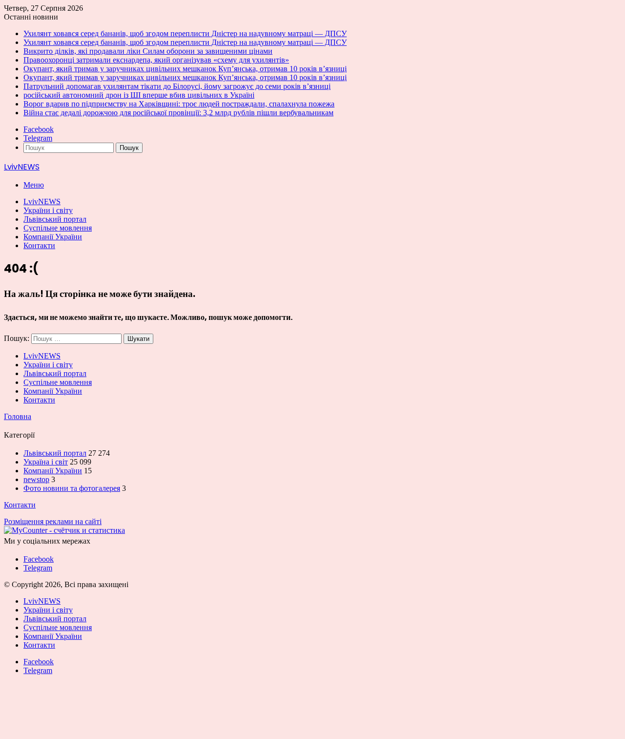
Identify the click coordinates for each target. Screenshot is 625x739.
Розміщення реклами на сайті (53, 521)
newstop (36, 479)
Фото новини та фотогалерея (71, 488)
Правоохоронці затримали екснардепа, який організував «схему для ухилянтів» (156, 60)
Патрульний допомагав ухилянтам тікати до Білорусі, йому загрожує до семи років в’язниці (177, 86)
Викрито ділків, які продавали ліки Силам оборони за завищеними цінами (147, 51)
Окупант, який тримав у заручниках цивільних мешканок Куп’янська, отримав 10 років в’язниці (185, 68)
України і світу (48, 210)
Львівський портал (54, 219)
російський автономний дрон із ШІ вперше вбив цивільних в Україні (138, 95)
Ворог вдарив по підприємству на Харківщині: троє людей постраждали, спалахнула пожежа (178, 104)
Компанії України (52, 236)
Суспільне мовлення (57, 228)
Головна (17, 416)
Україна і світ (45, 462)
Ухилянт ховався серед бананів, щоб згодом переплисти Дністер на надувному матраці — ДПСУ (185, 33)
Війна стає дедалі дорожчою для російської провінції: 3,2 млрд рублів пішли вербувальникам (178, 112)
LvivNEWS (42, 201)
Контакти (39, 245)
